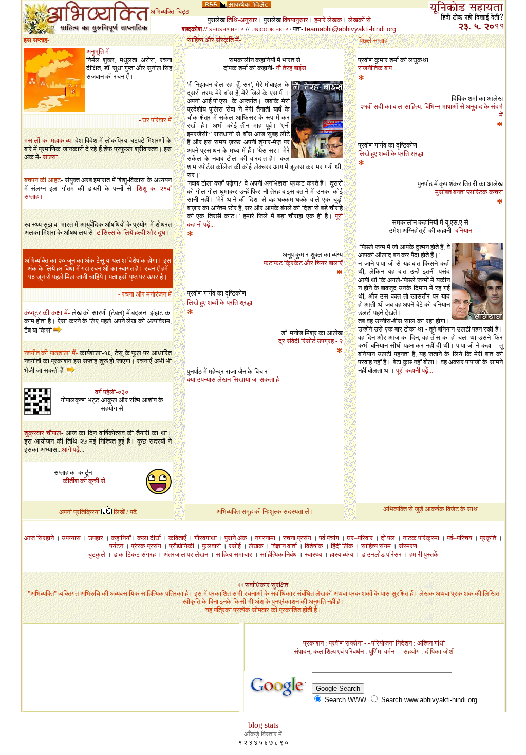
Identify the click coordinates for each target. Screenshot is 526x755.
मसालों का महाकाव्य (47, 140)
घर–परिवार (360, 538)
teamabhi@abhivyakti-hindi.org (350, 29)
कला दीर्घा (149, 538)
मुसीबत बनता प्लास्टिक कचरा (469, 192)
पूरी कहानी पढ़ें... (414, 370)
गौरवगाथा (205, 538)
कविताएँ (177, 538)
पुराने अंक (235, 538)
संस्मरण (408, 546)
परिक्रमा (428, 538)
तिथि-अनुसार (242, 20)
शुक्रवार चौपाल (43, 433)
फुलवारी (211, 546)
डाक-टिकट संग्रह (134, 554)
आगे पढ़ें (71, 449)
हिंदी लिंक (342, 546)
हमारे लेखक (328, 20)
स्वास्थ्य (313, 554)
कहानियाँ (121, 538)
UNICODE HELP (269, 29)
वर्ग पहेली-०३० (111, 392)
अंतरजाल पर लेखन (186, 554)
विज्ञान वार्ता (284, 546)
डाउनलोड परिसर (381, 554)
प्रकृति (488, 538)
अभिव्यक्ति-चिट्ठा (171, 11)
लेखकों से (359, 20)
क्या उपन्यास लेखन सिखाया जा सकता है (233, 379)
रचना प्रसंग (297, 538)
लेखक (259, 546)
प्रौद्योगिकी (181, 546)
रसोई (235, 546)
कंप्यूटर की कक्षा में (46, 313)
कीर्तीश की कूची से (84, 481)
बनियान (463, 230)
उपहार (95, 538)
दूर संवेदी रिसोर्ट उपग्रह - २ (310, 341)
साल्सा (50, 157)
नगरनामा (265, 538)
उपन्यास (71, 538)
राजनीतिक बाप (375, 68)
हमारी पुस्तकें (424, 554)
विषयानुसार (295, 20)
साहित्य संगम (376, 546)
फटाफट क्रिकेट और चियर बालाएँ (303, 263)
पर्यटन (116, 546)
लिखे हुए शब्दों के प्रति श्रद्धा (390, 153)
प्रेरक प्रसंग (146, 546)
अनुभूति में (97, 52)
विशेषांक (314, 546)
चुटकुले (96, 554)
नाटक (410, 538)
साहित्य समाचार (234, 554)
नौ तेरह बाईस (291, 68)
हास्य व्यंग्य (341, 554)
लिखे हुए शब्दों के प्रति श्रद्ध (219, 302)
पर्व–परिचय (459, 538)
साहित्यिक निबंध (278, 554)
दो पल (388, 538)
